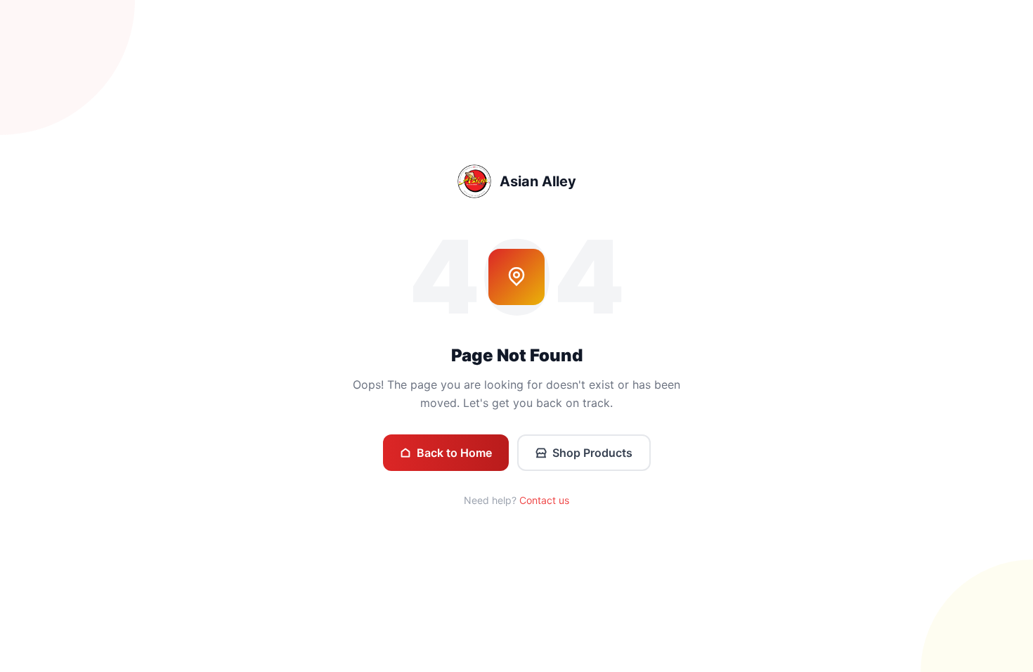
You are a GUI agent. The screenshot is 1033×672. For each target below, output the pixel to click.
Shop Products (592, 453)
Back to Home (454, 453)
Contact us (544, 500)
